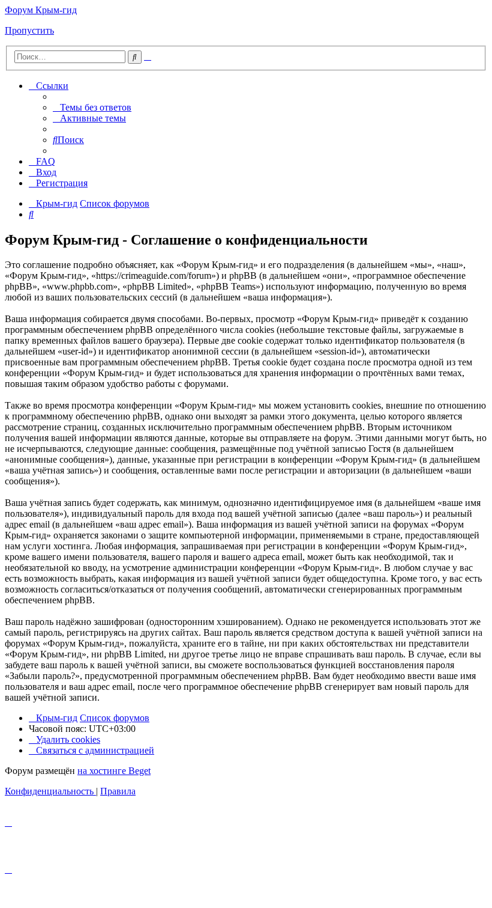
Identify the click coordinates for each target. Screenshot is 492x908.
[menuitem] (92, 107)
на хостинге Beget (114, 771)
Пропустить (29, 30)
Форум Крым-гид (41, 10)
